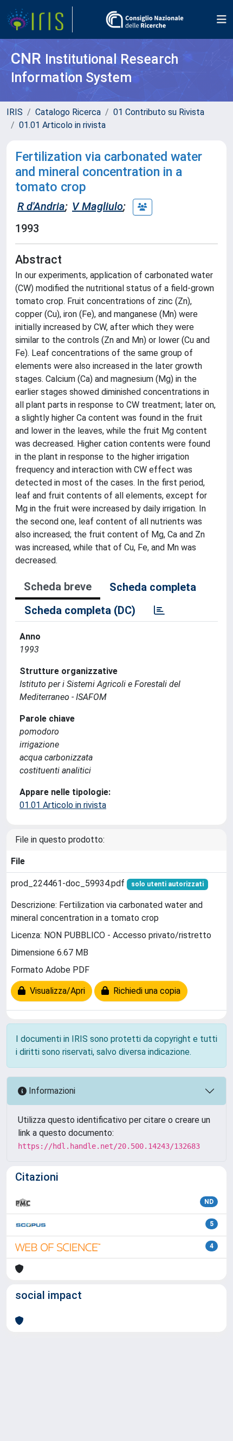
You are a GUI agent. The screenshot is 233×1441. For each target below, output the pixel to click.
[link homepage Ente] (144, 19)
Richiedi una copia (144, 991)
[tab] (159, 610)
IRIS (15, 112)
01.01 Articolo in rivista (62, 125)
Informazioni (51, 1091)
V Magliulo (97, 206)
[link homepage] (40, 19)
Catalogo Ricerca (68, 112)
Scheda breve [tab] (58, 586)
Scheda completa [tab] (152, 587)
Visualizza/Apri (55, 991)
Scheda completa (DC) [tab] (79, 610)
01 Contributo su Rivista (158, 112)
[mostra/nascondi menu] (221, 19)
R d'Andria (41, 206)
